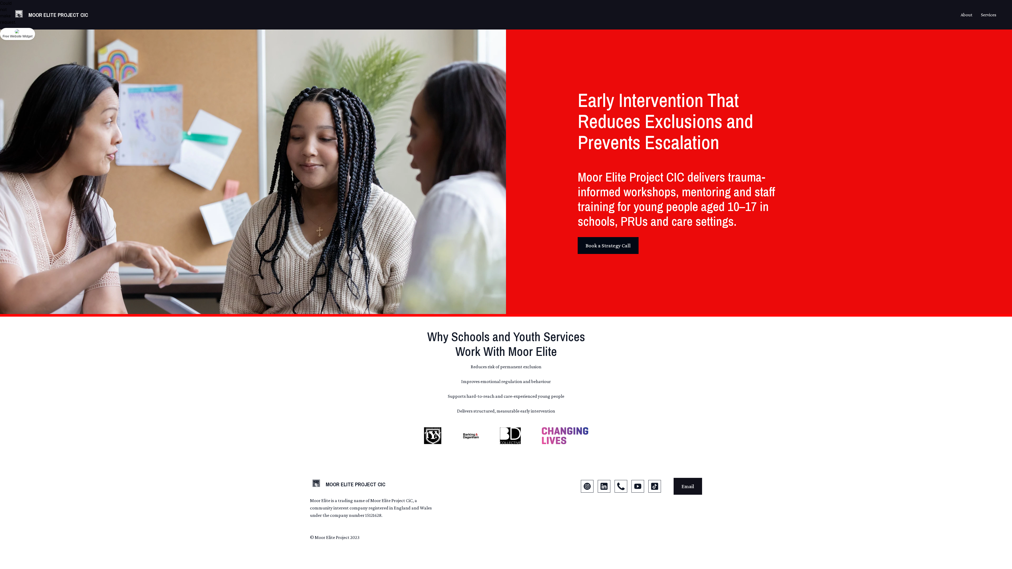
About (966, 14)
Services (988, 14)
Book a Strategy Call (608, 245)
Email (688, 486)
